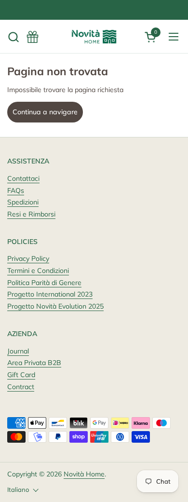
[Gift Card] (33, 37)
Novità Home (84, 474)
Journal (18, 351)
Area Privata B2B (34, 362)
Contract (20, 386)
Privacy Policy (28, 258)
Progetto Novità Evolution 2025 (55, 306)
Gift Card (21, 374)
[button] (13, 37)
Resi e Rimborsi (31, 214)
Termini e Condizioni (38, 270)
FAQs (15, 190)
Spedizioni (23, 202)
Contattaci (23, 178)
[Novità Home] (94, 36)
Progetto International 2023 (50, 294)
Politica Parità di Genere (44, 282)
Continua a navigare (45, 112)
